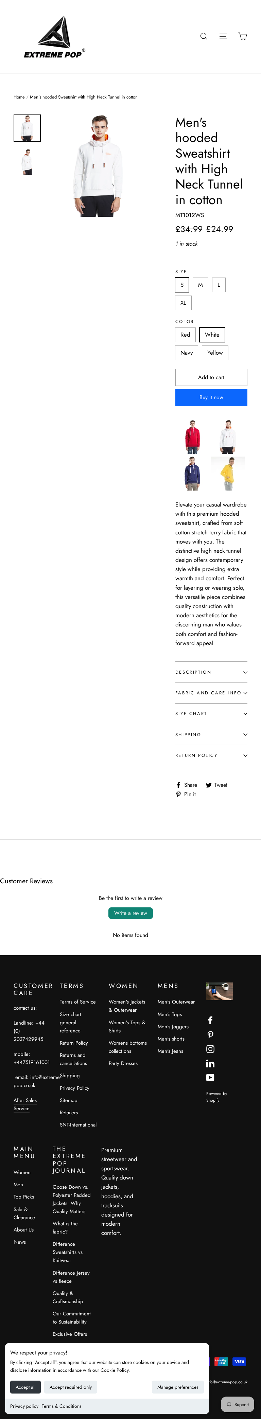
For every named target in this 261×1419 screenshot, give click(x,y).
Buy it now (211, 397)
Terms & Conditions (62, 1406)
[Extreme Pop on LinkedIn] (210, 1062)
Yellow (215, 353)
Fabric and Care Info (208, 693)
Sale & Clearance (24, 1213)
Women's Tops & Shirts (127, 1026)
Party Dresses (123, 1063)
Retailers (69, 1112)
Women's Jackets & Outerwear (127, 1006)
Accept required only (71, 1387)
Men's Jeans (170, 1051)
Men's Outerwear (176, 1002)
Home (19, 97)
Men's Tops (170, 1014)
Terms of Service (78, 1002)
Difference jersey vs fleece (71, 1277)
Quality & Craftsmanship (68, 1297)
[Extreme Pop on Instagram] (210, 1048)
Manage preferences (177, 1387)
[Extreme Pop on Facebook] (210, 1019)
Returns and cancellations (73, 1059)
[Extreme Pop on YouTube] (210, 1077)
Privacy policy (24, 1406)
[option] (99, 165)
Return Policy (196, 755)
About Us (24, 1230)
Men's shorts (171, 1039)
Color (184, 321)
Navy (186, 353)
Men (18, 1184)
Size (181, 271)
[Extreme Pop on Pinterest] (210, 1034)
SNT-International (78, 1125)
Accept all (25, 1387)
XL (183, 303)
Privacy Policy (74, 1088)
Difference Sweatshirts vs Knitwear (68, 1252)
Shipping (188, 734)
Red (185, 335)
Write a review (130, 913)
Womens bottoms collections (128, 1047)
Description (193, 672)
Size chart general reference (70, 1022)
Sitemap (68, 1100)
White (212, 335)
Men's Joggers (173, 1026)
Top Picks (24, 1197)
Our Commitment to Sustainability (72, 1318)
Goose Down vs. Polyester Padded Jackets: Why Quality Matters (72, 1199)
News (20, 1242)
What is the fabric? (65, 1228)
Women (22, 1172)
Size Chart (191, 713)
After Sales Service (25, 1104)
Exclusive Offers (70, 1334)
